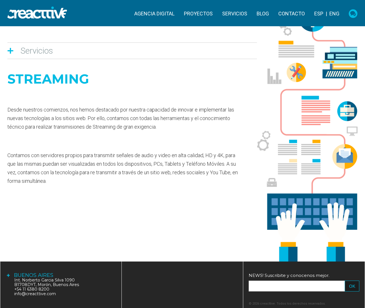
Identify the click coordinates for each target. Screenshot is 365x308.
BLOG (263, 14)
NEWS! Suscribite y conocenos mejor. (289, 275)
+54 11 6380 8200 (31, 289)
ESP (318, 14)
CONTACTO (291, 14)
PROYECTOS (198, 14)
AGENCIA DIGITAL (154, 14)
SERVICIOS (234, 14)
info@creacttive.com (35, 293)
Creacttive (37, 13)
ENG (334, 14)
